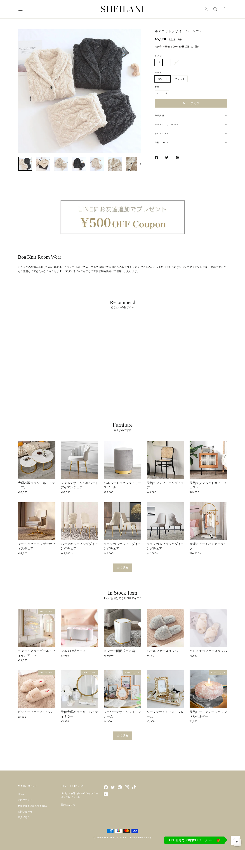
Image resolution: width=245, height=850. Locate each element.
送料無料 (177, 39)
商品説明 (159, 115)
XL (176, 62)
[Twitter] (113, 787)
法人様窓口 (24, 817)
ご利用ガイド (25, 799)
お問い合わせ (25, 811)
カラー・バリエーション (168, 124)
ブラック (180, 78)
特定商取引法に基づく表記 (32, 805)
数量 (157, 87)
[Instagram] (127, 787)
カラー (158, 72)
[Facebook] (106, 787)
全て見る (122, 567)
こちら (71, 804)
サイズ (158, 56)
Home (21, 794)
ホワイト (162, 78)
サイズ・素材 (162, 133)
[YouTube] (106, 794)
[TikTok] (134, 787)
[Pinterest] (120, 787)
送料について (162, 142)
